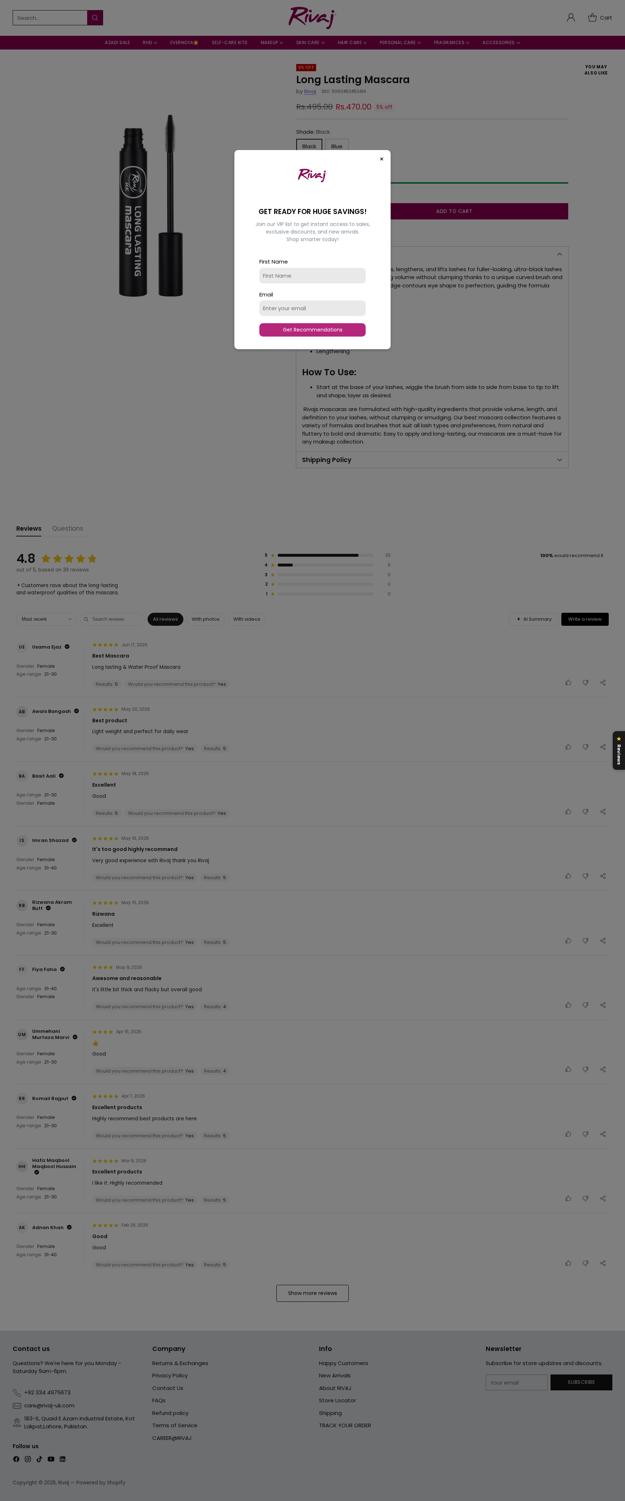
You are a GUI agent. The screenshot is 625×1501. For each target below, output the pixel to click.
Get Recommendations (313, 329)
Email (266, 294)
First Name (273, 261)
